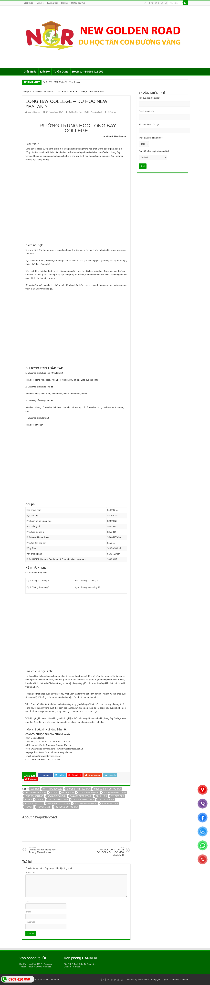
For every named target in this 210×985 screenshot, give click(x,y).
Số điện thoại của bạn (149, 124)
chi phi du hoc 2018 (52, 789)
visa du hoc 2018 (110, 803)
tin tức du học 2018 (58, 800)
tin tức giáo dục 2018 (83, 800)
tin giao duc (117, 796)
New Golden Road (146, 979)
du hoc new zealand (89, 792)
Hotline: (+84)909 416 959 (73, 3)
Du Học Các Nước (44, 91)
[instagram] (165, 3)
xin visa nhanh (44, 807)
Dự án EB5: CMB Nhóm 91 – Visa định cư (61, 82)
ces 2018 (35, 789)
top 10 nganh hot (34, 803)
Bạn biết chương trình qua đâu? (154, 151)
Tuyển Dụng (52, 3)
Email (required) (146, 111)
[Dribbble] (156, 3)
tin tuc (40, 800)
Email (28, 911)
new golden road (57, 796)
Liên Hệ (40, 3)
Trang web (30, 922)
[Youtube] (162, 3)
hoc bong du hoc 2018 (115, 792)
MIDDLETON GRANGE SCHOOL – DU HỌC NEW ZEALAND (110, 851)
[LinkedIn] (159, 3)
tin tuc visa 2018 (106, 800)
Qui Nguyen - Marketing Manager (172, 979)
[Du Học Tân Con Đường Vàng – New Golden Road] (105, 36)
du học (54, 792)
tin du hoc (101, 796)
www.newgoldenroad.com (43, 749)
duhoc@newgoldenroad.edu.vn (46, 756)
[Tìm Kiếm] (185, 2)
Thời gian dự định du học (151, 138)
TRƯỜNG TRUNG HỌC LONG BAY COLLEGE (76, 128)
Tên (27, 901)
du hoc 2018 (68, 792)
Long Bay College (34, 149)
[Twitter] (152, 3)
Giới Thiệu (28, 3)
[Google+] (146, 3)
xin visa (28, 807)
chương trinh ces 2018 (78, 789)
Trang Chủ (27, 91)
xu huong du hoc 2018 (67, 807)
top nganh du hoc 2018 (58, 803)
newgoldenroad (34, 112)
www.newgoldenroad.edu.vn (70, 749)
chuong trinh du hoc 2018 (107, 789)
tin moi (28, 800)
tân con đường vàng (81, 796)
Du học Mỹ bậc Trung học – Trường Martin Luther (43, 850)
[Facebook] (149, 3)
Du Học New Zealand (93, 112)
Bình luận (29, 872)
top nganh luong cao (86, 803)
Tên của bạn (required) (149, 98)
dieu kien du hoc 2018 (35, 792)
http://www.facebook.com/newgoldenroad (53, 752)
